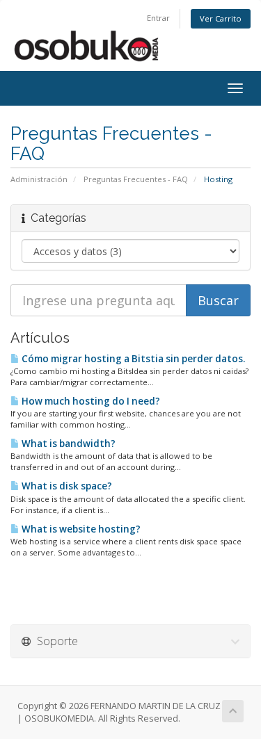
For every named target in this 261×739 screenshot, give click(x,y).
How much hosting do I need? (89, 401)
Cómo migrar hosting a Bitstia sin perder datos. (132, 358)
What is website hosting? (80, 529)
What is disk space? (65, 486)
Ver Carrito (221, 18)
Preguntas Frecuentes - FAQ (136, 179)
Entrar (158, 18)
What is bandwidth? (67, 443)
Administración (39, 179)
